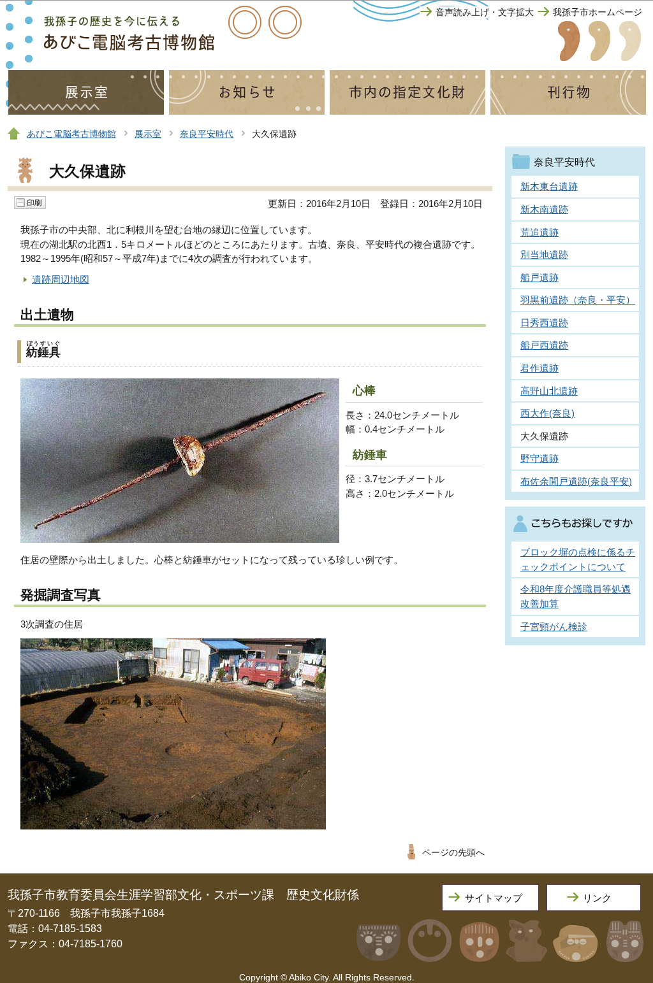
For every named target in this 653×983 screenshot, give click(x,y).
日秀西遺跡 (544, 322)
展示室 (148, 134)
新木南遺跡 (544, 209)
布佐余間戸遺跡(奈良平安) (576, 481)
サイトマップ (493, 898)
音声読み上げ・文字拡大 (485, 12)
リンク (597, 898)
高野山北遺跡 (549, 390)
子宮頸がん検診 (553, 626)
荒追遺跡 (539, 232)
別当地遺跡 (544, 254)
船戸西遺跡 (544, 345)
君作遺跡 (539, 367)
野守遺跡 (539, 458)
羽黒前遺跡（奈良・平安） (577, 299)
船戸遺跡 (539, 277)
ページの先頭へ (453, 852)
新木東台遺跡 (549, 186)
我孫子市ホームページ (597, 12)
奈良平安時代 (206, 134)
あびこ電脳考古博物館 (71, 134)
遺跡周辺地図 (60, 279)
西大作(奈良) (547, 413)
